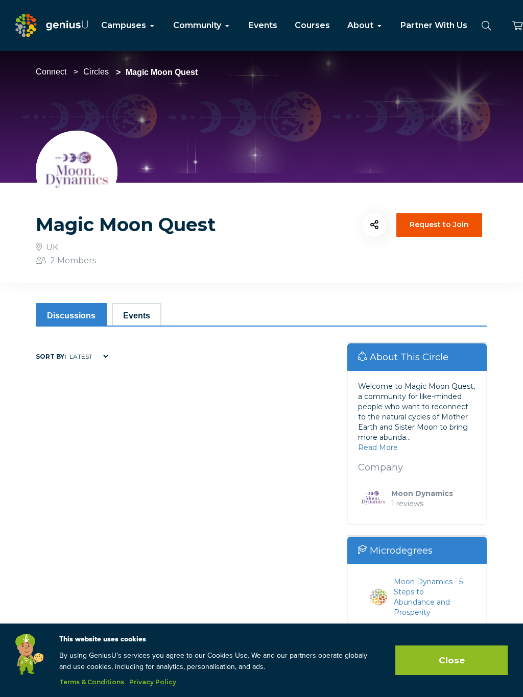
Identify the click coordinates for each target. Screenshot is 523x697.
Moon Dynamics (422, 493)
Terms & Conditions (91, 682)
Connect (51, 71)
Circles (96, 71)
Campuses (124, 25)
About (361, 25)
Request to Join (439, 224)
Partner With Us (433, 25)
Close (452, 660)
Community (198, 25)
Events (263, 25)
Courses (312, 25)
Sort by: (51, 356)
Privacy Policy (152, 682)
